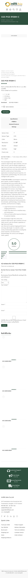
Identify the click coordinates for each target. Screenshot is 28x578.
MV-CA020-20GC (6, 361)
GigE (17, 21)
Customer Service (19, 532)
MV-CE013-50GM (6, 391)
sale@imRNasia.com (6, 507)
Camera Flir (8, 75)
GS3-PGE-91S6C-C (22, 75)
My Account (4, 530)
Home (2, 535)
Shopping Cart (5, 532)
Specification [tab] (14, 119)
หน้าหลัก (3, 20)
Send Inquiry (6, 111)
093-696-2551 (4, 505)
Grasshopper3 (14, 75)
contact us (7, 90)
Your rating (4, 279)
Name (3, 304)
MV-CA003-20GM (7, 450)
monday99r (7, 512)
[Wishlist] (17, 9)
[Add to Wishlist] (3, 337)
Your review (4, 285)
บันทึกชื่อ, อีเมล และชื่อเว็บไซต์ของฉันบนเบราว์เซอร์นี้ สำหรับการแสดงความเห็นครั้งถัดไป (13, 321)
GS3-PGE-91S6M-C (5, 77)
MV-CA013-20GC (6, 420)
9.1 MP (16, 142)
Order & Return (19, 535)
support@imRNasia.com (7, 510)
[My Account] (20, 9)
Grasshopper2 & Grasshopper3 (8, 21)
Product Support (19, 524)
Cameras (8, 20)
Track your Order (5, 524)
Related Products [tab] (14, 124)
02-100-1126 (12, 505)
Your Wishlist (4, 527)
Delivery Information (20, 527)
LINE (10, 87)
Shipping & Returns (6, 537)
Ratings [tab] (14, 126)
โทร (15, 87)
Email (3, 310)
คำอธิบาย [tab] (14, 121)
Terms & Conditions (20, 530)
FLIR (12, 20)
